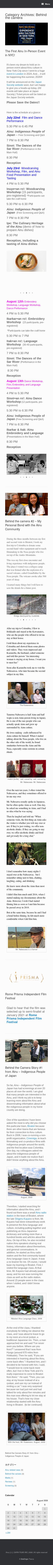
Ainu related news (12, 1469)
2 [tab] (23, 292)
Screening (9, 1485)
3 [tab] (26, 292)
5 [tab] (32, 292)
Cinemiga (31, 1138)
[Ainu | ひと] (5, 4)
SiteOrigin (24, 1559)
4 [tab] (29, 292)
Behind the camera (13, 1473)
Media (7, 1477)
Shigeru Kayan (22, 1219)
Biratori (31, 1126)
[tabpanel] (26, 261)
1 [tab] (20, 292)
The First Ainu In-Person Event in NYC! (25, 53)
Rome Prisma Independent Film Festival (26, 996)
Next (41, 270)
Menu (47, 4)
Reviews (8, 1481)
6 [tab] (32, 619)
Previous (11, 270)
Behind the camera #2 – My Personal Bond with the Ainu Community (23, 525)
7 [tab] (35, 619)
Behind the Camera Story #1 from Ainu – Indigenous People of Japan (25, 1071)
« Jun (8, 1532)
